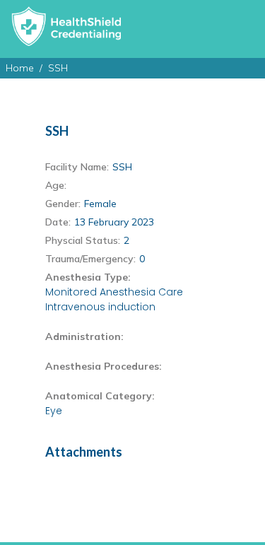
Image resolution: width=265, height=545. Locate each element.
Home (20, 67)
